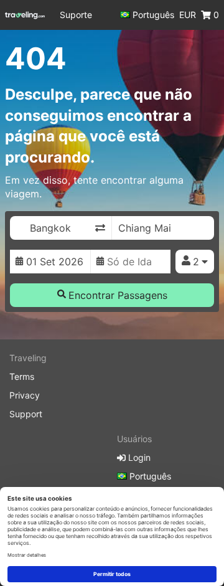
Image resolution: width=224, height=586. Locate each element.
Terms (21, 376)
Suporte (76, 14)
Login (138, 457)
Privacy (24, 395)
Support (25, 414)
